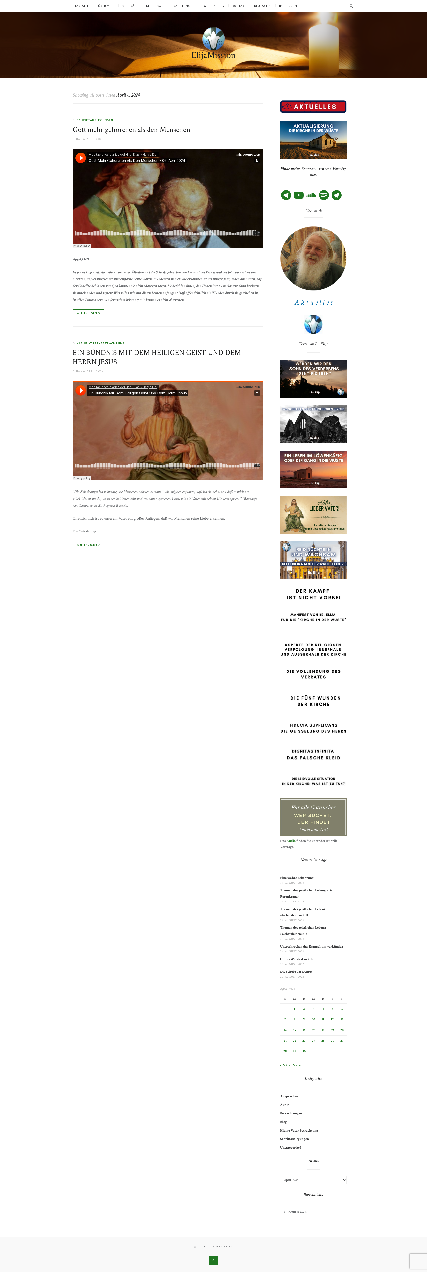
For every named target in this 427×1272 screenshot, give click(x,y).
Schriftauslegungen (95, 120)
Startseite (81, 5)
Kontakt (239, 5)
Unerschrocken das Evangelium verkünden (311, 946)
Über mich (106, 5)
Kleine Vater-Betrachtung (168, 5)
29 (294, 1051)
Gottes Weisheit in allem (298, 959)
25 (323, 1041)
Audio (291, 841)
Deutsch (261, 5)
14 (285, 1030)
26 (332, 1041)
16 (304, 1030)
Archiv (219, 5)
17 (313, 1030)
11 (323, 1019)
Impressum (288, 5)
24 (313, 1041)
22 (294, 1041)
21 (285, 1041)
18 (323, 1030)
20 (342, 1030)
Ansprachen (289, 1096)
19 (332, 1030)
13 (342, 1019)
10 (313, 1019)
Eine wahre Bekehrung (297, 878)
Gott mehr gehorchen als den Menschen (131, 130)
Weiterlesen (87, 313)
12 (332, 1019)
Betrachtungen (291, 1113)
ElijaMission (213, 55)
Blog (202, 5)
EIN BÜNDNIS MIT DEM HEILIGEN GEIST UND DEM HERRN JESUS (157, 357)
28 (285, 1051)
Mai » (297, 1065)
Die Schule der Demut (296, 972)
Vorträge (130, 5)
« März (285, 1065)
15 (294, 1030)
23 (304, 1041)
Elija (76, 139)
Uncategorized (290, 1147)
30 (304, 1051)
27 (341, 1041)
